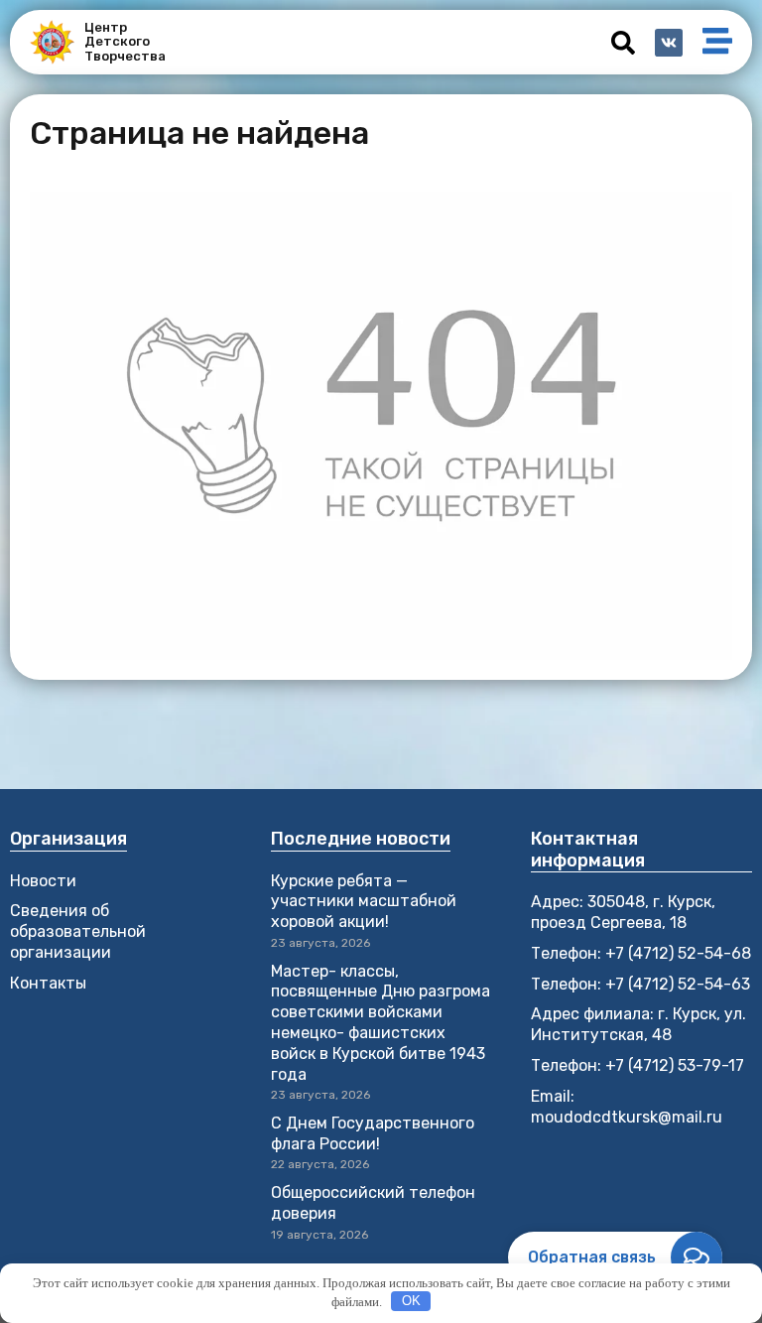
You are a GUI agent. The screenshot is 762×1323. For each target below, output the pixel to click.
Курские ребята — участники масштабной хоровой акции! (363, 901)
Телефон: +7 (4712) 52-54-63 (640, 984)
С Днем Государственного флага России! (372, 1133)
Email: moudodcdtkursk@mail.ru (626, 1106)
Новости (43, 880)
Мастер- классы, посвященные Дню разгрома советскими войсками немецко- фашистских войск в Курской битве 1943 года (380, 1023)
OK (411, 1300)
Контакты (48, 983)
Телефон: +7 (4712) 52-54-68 (641, 953)
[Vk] (669, 43)
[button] (623, 43)
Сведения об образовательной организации (78, 931)
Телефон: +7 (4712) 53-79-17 (637, 1065)
